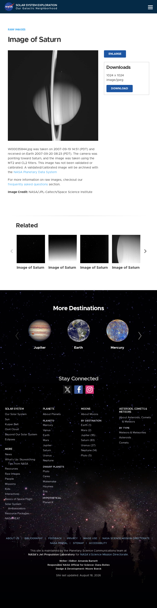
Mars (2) (86, 430)
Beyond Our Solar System (21, 434)
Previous (11, 251)
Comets (124, 442)
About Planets (52, 414)
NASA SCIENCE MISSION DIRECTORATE (126, 538)
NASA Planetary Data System (35, 172)
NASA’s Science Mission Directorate (104, 554)
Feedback (55, 538)
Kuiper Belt (12, 424)
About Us (12, 538)
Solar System (14, 409)
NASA (10, 6)
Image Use (90, 538)
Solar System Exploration (36, 4)
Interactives (12, 494)
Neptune (48, 460)
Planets (48, 409)
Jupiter (40, 347)
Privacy (72, 538)
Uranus (47, 455)
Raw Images (16, 29)
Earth (78, 347)
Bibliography (34, 538)
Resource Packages (17, 513)
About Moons (89, 414)
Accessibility (98, 543)
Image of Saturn (30, 267)
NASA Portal (59, 543)
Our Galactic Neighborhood (36, 9)
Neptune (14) (89, 450)
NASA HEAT (12, 518)
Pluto (46, 471)
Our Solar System (16, 414)
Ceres (46, 476)
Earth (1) (86, 425)
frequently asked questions (28, 184)
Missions (10, 484)
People (9, 479)
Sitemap (78, 543)
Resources (11, 468)
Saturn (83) (88, 440)
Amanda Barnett (88, 561)
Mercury (117, 347)
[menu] (150, 7)
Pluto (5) (86, 455)
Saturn (47, 450)
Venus (47, 430)
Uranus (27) (88, 445)
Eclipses (10, 439)
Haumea (48, 486)
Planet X (48, 502)
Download (119, 88)
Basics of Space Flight (18, 499)
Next (145, 251)
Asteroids (125, 437)
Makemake (49, 481)
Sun (7, 419)
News (8, 454)
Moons (85, 409)
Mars (46, 440)
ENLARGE (115, 54)
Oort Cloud (12, 429)
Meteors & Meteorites (132, 432)
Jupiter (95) (88, 435)
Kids (7, 489)
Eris (45, 491)
